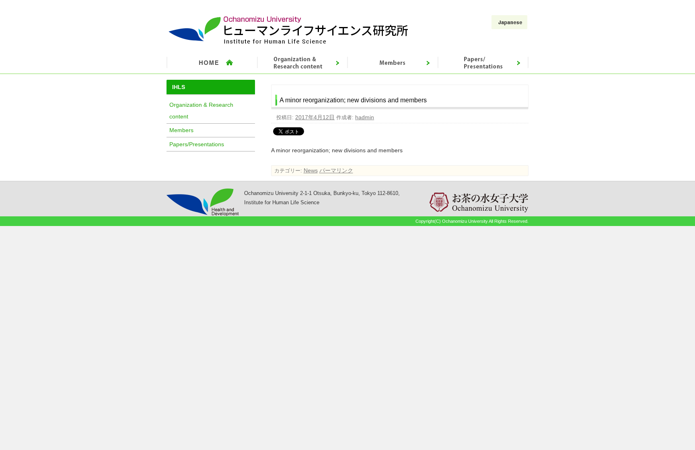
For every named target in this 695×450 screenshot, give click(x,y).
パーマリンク (336, 170)
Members (181, 130)
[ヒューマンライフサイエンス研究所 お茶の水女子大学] (289, 44)
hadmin (364, 117)
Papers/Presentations (196, 144)
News (311, 170)
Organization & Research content (201, 110)
